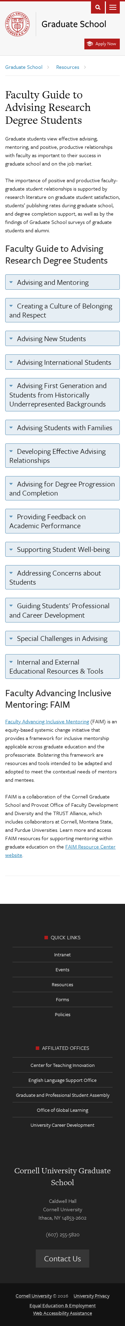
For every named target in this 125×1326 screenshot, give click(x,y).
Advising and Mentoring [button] (52, 282)
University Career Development (62, 1124)
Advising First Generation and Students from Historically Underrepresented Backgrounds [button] (58, 394)
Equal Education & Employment (63, 1305)
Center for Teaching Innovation (63, 1065)
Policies (62, 1014)
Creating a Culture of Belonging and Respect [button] (60, 310)
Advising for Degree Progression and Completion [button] (62, 488)
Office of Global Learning (62, 1110)
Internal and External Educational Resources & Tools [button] (56, 666)
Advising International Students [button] (63, 362)
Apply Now (105, 43)
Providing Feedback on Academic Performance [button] (47, 521)
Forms (62, 999)
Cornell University (34, 1295)
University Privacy (91, 1295)
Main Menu (113, 7)
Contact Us (62, 1258)
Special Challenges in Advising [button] (61, 638)
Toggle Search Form (98, 7)
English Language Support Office (62, 1080)
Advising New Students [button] (50, 338)
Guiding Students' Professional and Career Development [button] (59, 610)
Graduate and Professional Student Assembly (62, 1095)
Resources (62, 984)
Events (62, 969)
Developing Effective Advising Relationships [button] (57, 455)
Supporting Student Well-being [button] (62, 549)
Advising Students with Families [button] (63, 427)
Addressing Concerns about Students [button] (55, 577)
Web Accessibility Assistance (62, 1313)
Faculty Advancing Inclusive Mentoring (47, 721)
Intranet (62, 954)
